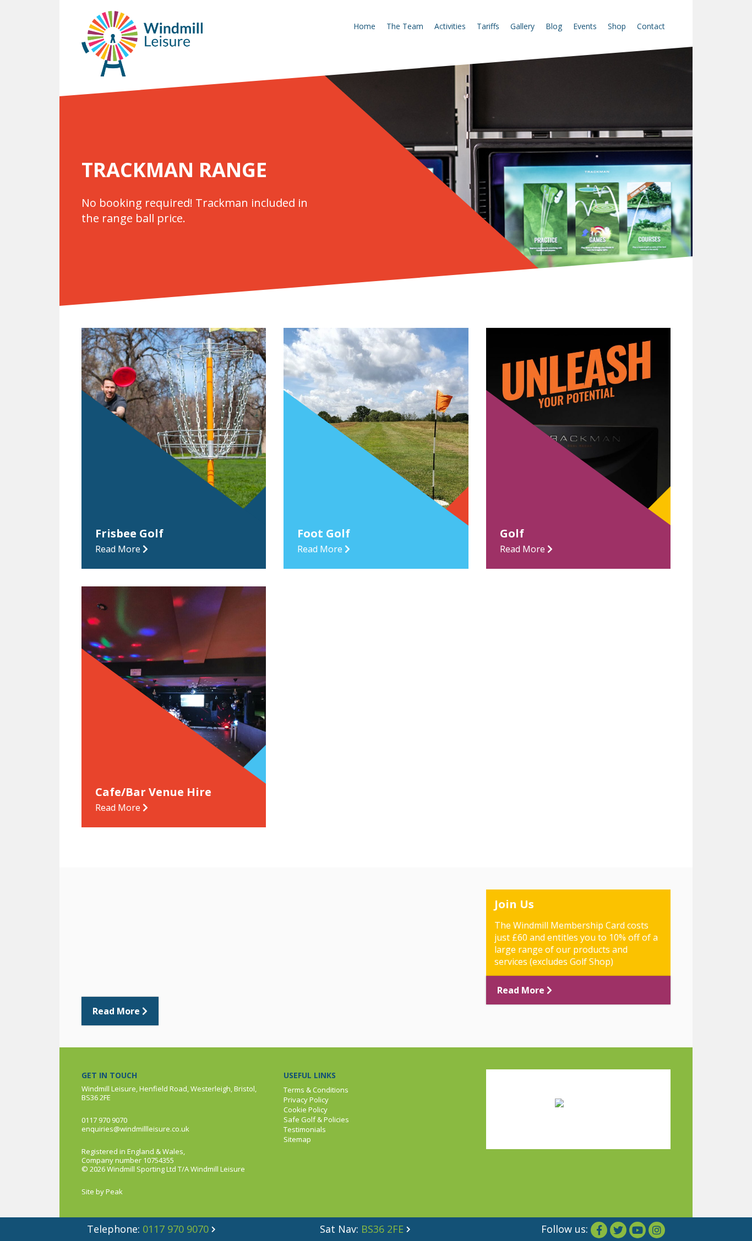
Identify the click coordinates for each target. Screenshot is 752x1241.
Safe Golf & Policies (316, 1119)
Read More (117, 1011)
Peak (114, 1191)
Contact (651, 26)
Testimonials (305, 1129)
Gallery (522, 26)
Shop (617, 26)
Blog (554, 26)
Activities (450, 26)
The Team (404, 26)
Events (585, 26)
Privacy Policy (306, 1100)
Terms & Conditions (316, 1090)
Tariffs (488, 26)
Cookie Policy (306, 1109)
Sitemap (297, 1139)
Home (364, 26)
